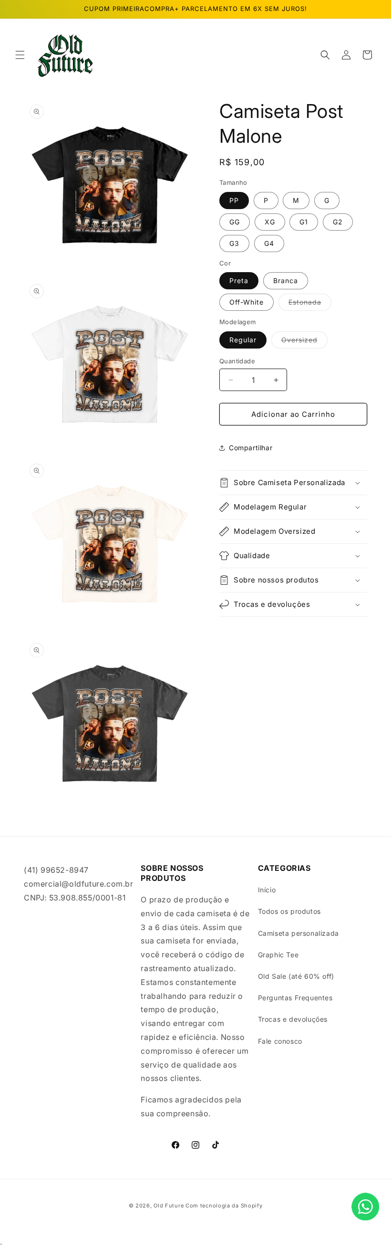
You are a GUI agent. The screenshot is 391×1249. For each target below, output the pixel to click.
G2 (338, 222)
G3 (234, 243)
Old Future (169, 1205)
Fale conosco (280, 1041)
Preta (238, 280)
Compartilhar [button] (250, 448)
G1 (303, 222)
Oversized (304, 342)
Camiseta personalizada (298, 933)
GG (234, 222)
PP (234, 200)
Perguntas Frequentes (295, 998)
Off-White (246, 302)
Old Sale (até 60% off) (296, 976)
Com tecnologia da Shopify (224, 1205)
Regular (243, 340)
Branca (285, 280)
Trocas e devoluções (293, 1019)
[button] (20, 54)
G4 (269, 243)
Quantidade (237, 361)
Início (267, 890)
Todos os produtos (289, 911)
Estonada (309, 304)
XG (270, 222)
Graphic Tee (278, 955)
